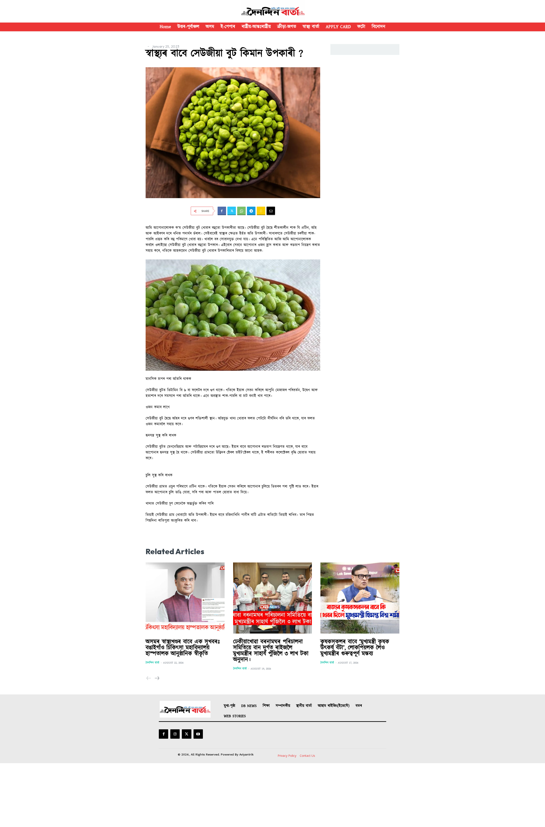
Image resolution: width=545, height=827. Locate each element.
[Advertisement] (272, 795)
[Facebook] (222, 211)
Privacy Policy (287, 756)
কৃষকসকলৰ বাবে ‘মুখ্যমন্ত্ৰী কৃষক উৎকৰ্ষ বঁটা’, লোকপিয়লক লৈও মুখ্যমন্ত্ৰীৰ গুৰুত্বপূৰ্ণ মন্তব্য (354, 648)
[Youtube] (198, 734)
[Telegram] (251, 211)
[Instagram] (175, 734)
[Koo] (261, 211)
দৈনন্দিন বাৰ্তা (152, 663)
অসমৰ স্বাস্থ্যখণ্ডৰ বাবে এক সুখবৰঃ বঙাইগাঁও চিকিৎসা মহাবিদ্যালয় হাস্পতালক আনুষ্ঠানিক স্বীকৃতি (183, 648)
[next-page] (156, 678)
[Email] (271, 211)
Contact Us (307, 756)
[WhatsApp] (241, 211)
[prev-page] (149, 678)
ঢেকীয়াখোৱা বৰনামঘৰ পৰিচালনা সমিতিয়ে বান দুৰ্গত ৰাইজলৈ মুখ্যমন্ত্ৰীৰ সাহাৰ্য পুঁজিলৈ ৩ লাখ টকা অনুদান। (270, 651)
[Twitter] (231, 211)
